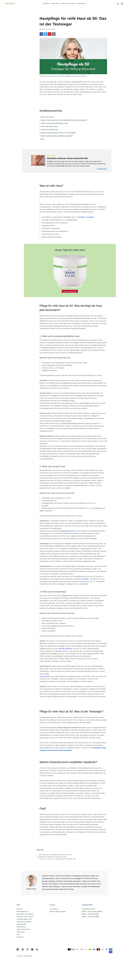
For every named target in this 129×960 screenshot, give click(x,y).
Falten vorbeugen (82, 579)
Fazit (42, 139)
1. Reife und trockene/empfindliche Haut (54, 123)
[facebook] (41, 34)
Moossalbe (24, 956)
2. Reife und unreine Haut (49, 126)
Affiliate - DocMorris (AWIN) (90, 914)
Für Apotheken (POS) (88, 909)
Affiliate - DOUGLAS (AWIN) (90, 916)
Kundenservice (21, 927)
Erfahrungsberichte (23, 911)
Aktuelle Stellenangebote (58, 911)
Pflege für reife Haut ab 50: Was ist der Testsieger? (58, 133)
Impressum (20, 937)
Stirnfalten (81, 217)
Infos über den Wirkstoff (24, 921)
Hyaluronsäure (45, 676)
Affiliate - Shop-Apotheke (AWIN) (92, 911)
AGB (18, 934)
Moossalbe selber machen (25, 916)
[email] (54, 34)
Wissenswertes (21, 924)
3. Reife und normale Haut (49, 129)
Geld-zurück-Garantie (23, 929)
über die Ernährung (65, 648)
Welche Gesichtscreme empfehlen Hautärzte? (57, 136)
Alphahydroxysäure (68, 531)
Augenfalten (89, 217)
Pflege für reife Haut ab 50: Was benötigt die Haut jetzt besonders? (64, 120)
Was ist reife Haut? (47, 117)
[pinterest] (49, 34)
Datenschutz (20, 932)
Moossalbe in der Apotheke (25, 914)
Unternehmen (54, 909)
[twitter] (45, 34)
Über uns (19, 909)
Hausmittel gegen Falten (24, 919)
